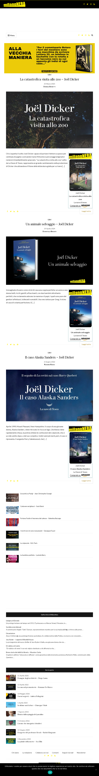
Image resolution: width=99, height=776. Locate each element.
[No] (96, 769)
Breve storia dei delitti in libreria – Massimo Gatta (23, 652)
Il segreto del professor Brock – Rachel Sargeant (36, 732)
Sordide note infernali (13, 627)
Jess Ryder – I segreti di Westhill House (19, 640)
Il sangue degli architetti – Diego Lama (32, 678)
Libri (49, 75)
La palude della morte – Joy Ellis (30, 741)
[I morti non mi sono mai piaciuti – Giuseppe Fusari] (12, 534)
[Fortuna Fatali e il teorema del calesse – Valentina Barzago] (12, 522)
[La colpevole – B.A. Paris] (12, 547)
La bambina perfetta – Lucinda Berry (33, 555)
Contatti (55, 753)
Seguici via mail (67, 753)
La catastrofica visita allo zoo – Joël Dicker (49, 79)
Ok (50, 772)
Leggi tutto (86, 211)
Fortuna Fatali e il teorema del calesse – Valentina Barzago (40, 518)
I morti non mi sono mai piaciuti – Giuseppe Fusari (37, 531)
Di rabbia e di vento (13, 646)
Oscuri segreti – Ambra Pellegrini (30, 696)
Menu (12, 35)
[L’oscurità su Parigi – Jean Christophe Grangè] (12, 497)
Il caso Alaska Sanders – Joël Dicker (49, 357)
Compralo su (75, 205)
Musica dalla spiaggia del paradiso (30, 714)
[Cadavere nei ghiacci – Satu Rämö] (12, 510)
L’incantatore (10, 633)
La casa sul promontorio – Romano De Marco (35, 687)
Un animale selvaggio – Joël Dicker (50, 224)
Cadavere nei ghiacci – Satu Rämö (32, 506)
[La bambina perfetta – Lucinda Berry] (12, 559)
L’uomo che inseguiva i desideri (29, 723)
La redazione (27, 753)
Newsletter (81, 753)
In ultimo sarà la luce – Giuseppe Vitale (32, 705)
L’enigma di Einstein (12, 621)
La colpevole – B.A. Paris (28, 543)
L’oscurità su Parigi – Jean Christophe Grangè (36, 494)
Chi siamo (15, 753)
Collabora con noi (41, 753)
